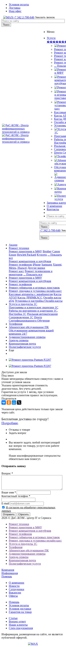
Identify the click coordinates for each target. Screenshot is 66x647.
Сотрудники (16, 589)
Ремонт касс (16, 271)
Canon (56, 251)
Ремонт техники (19, 248)
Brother (47, 251)
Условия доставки (20, 608)
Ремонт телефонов (20, 264)
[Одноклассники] (9, 402)
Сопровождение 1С (21, 317)
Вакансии (15, 592)
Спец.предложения (21, 628)
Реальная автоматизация (42, 314)
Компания (7, 569)
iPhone (37, 264)
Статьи (13, 618)
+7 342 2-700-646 (23, 17)
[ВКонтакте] (3, 402)
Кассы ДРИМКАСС (30, 297)
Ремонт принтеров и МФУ (25, 251)
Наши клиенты (18, 624)
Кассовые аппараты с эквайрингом (31, 294)
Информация (9, 573)
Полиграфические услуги (25, 346)
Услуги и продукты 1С (23, 304)
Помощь (6, 576)
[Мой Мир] (14, 402)
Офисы (13, 595)
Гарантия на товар (20, 612)
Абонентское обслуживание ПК (29, 327)
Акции (13, 244)
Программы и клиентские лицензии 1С (33, 307)
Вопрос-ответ (17, 621)
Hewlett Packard (26, 254)
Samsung (46, 264)
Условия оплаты (19, 605)
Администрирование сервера (27, 337)
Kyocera (42, 254)
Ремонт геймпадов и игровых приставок (34, 287)
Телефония (15, 323)
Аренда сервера (18, 340)
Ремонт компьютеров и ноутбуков (30, 261)
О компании (16, 582)
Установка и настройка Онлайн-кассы (39, 300)
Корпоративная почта (22, 343)
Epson (12, 254)
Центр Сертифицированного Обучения (29, 319)
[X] (19, 402)
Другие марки (36, 267)
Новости (14, 586)
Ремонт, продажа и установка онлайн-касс (35, 290)
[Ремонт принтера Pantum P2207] (30, 359)
